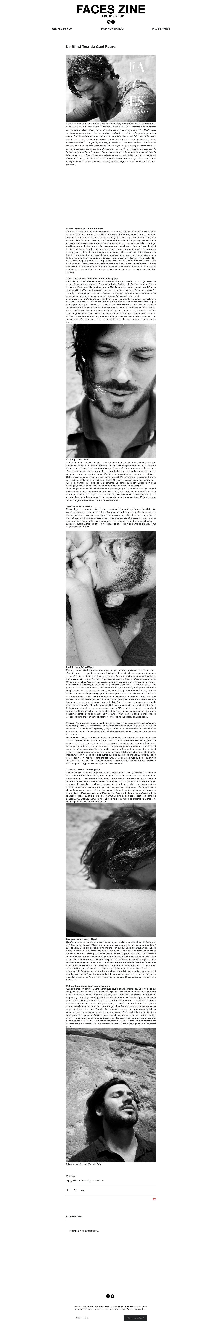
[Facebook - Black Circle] (113, 22)
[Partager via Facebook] (67, 1190)
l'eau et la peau (88, 1180)
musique (99, 1180)
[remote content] (111, 198)
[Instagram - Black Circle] (109, 22)
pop (67, 1180)
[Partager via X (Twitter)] (75, 1190)
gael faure (75, 1180)
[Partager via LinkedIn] (82, 1190)
